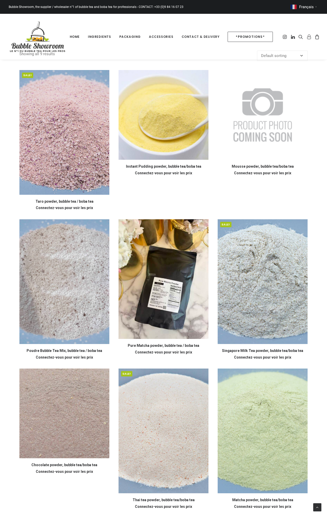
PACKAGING (130, 37)
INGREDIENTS (99, 37)
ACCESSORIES (161, 37)
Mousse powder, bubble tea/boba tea (263, 166)
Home (75, 37)
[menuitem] (74, 37)
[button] (285, 37)
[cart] (316, 37)
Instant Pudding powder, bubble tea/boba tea (163, 166)
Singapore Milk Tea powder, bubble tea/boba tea (262, 351)
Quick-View (103, 76)
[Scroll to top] (317, 507)
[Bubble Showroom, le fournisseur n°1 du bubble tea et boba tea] (37, 37)
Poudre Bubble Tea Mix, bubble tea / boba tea (64, 351)
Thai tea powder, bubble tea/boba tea (164, 500)
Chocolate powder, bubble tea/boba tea (64, 465)
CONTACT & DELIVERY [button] (201, 37)
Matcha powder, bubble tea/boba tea (262, 500)
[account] (309, 37)
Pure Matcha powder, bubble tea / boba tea (163, 345)
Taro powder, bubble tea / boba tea (65, 201)
